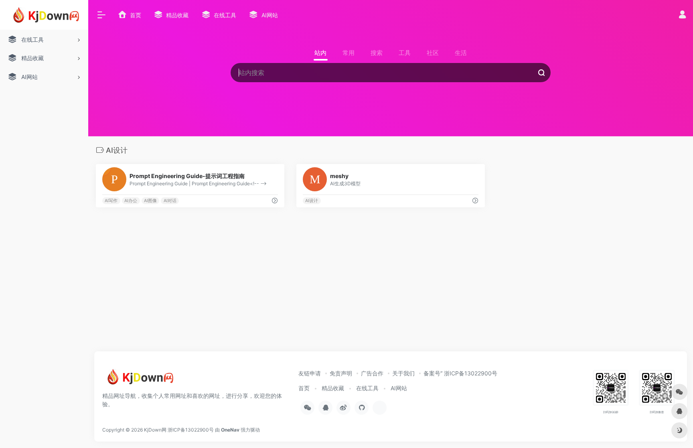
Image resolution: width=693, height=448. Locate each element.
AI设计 (311, 200)
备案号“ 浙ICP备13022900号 (460, 373)
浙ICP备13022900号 (191, 430)
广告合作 (372, 373)
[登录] (682, 15)
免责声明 (341, 373)
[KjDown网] (138, 379)
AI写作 (111, 200)
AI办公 (130, 200)
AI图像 (150, 200)
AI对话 (170, 200)
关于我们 (403, 373)
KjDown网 (155, 430)
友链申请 (309, 373)
